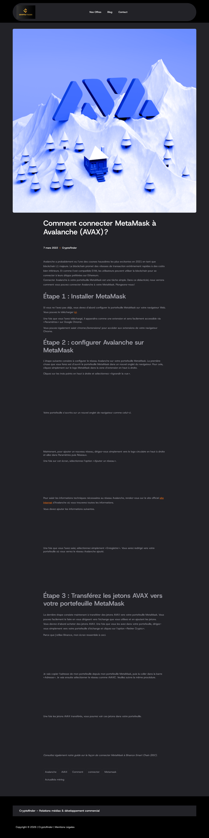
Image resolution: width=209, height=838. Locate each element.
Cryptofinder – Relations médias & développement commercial (59, 811)
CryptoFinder (69, 247)
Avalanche (50, 772)
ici (75, 312)
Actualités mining (54, 779)
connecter (94, 772)
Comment (77, 772)
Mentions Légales (65, 827)
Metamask (110, 772)
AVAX (64, 772)
